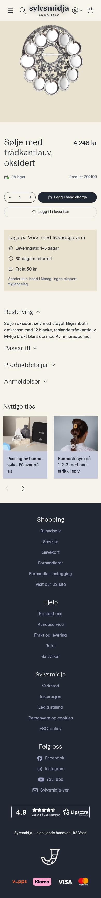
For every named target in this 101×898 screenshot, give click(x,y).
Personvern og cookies (50, 717)
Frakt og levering (50, 635)
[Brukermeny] (76, 10)
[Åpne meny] (10, 10)
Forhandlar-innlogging (50, 573)
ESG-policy (50, 728)
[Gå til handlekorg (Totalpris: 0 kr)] (90, 10)
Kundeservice (51, 624)
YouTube (54, 779)
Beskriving (18, 312)
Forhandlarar (50, 563)
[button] (50, 812)
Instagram (54, 768)
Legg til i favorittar (53, 212)
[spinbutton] (20, 197)
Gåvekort (51, 552)
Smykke (50, 541)
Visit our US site (50, 584)
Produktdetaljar (26, 364)
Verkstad (50, 685)
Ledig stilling (50, 707)
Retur (50, 645)
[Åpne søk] (23, 10)
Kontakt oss (50, 613)
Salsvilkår (50, 656)
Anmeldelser (22, 381)
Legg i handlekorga (70, 197)
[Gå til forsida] (48, 10)
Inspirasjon (50, 696)
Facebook (54, 758)
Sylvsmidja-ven (54, 790)
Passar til (17, 348)
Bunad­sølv (50, 531)
